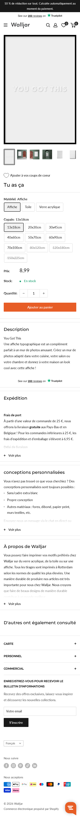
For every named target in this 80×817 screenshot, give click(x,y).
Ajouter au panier (40, 307)
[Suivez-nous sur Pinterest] (20, 765)
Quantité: (10, 293)
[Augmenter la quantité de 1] (44, 293)
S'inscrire (16, 722)
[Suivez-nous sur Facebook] (6, 765)
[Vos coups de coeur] (64, 25)
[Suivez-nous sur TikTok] (27, 765)
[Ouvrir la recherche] (48, 25)
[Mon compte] (55, 25)
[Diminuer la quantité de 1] (24, 293)
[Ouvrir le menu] (5, 25)
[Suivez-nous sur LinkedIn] (34, 765)
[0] (73, 25)
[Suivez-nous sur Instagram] (13, 765)
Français (10, 743)
